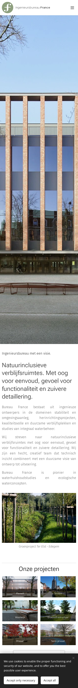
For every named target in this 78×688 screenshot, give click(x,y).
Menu (72, 7)
